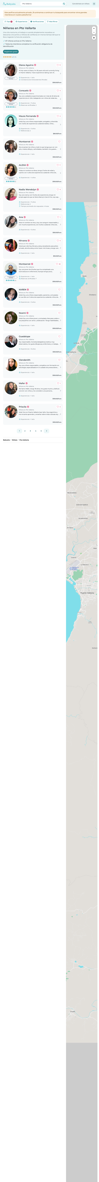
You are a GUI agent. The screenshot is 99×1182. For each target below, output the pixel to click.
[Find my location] (94, 38)
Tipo (9, 22)
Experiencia (22, 22)
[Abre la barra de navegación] (94, 4)
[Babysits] (9, 4)
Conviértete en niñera (80, 4)
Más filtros (53, 22)
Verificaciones (38, 22)
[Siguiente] (46, 431)
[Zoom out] (94, 32)
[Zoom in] (94, 28)
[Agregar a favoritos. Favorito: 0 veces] (59, 141)
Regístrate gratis (10, 52)
